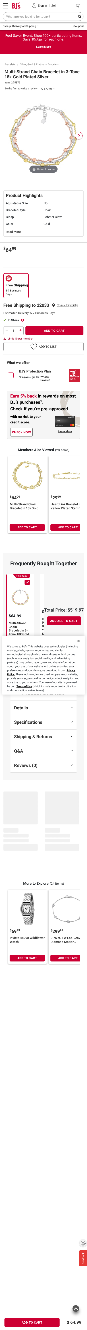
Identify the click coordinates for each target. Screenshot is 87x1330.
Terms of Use (24, 686)
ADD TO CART (54, 330)
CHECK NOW (21, 432)
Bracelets (9, 64)
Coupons (78, 26)
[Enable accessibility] (83, 1243)
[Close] (78, 641)
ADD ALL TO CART (64, 621)
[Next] (79, 135)
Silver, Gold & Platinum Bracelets (39, 64)
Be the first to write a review (21, 88)
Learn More (43, 46)
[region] (43, 665)
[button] (67, 305)
